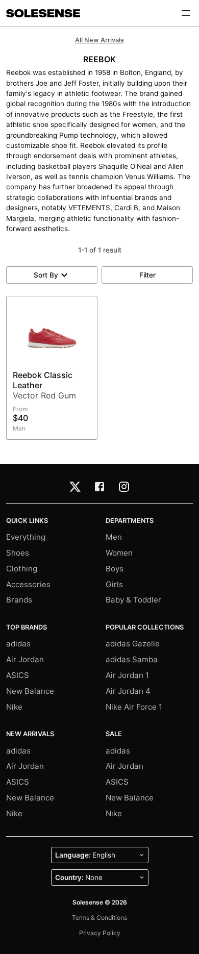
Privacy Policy (99, 933)
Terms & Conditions (99, 917)
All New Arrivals (99, 40)
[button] (185, 13)
